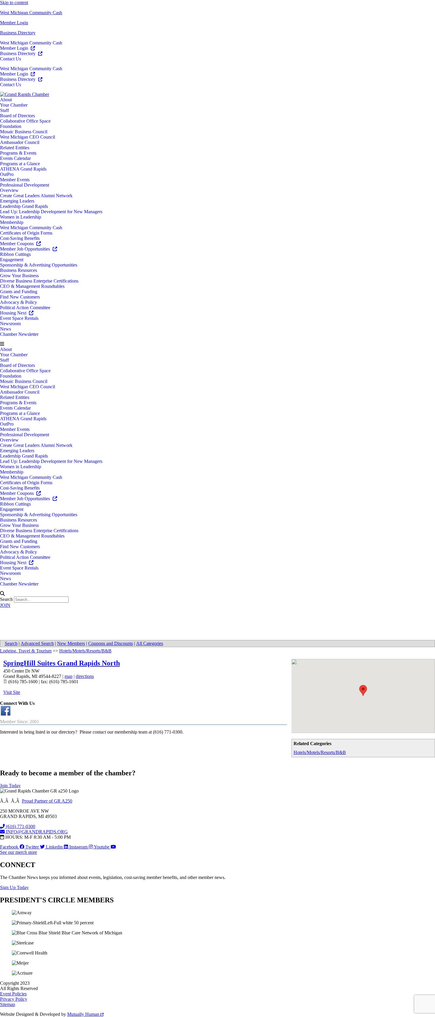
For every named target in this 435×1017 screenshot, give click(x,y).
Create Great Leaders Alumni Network (36, 195)
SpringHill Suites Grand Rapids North (61, 663)
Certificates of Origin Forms (26, 232)
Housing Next (14, 312)
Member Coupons (17, 243)
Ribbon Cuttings (15, 254)
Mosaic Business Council (23, 131)
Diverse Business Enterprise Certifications (39, 280)
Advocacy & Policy (18, 302)
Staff (4, 110)
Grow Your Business (19, 275)
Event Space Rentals (19, 318)
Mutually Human (83, 1014)
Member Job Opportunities (25, 248)
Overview (9, 190)
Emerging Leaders (17, 200)
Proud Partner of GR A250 (47, 800)
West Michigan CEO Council (27, 136)
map (68, 676)
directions (85, 676)
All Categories (149, 643)
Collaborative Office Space (25, 120)
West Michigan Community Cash (31, 12)
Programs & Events (18, 152)
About (6, 99)
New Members (71, 643)
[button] (217, 344)
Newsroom (10, 323)
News (5, 328)
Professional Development (24, 184)
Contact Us (10, 58)
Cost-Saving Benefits (20, 238)
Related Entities (14, 147)
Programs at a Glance (20, 163)
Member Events (15, 179)
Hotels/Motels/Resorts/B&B (320, 752)
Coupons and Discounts (110, 643)
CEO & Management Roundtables (32, 286)
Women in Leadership (20, 216)
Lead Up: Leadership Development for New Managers (51, 211)
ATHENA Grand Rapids (23, 168)
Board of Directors (17, 115)
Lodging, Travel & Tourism (25, 650)
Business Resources (18, 270)
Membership (11, 222)
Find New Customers (20, 296)
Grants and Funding (18, 291)
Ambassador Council (19, 142)
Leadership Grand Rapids (24, 206)
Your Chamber (14, 105)
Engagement (11, 259)
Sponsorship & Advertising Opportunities (38, 264)
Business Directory (18, 32)
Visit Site (11, 692)
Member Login (14, 22)
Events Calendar (15, 158)
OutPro (7, 174)
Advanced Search (37, 643)
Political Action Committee (25, 307)
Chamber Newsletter (19, 334)
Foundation (10, 126)
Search (6, 599)
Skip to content (14, 2)
